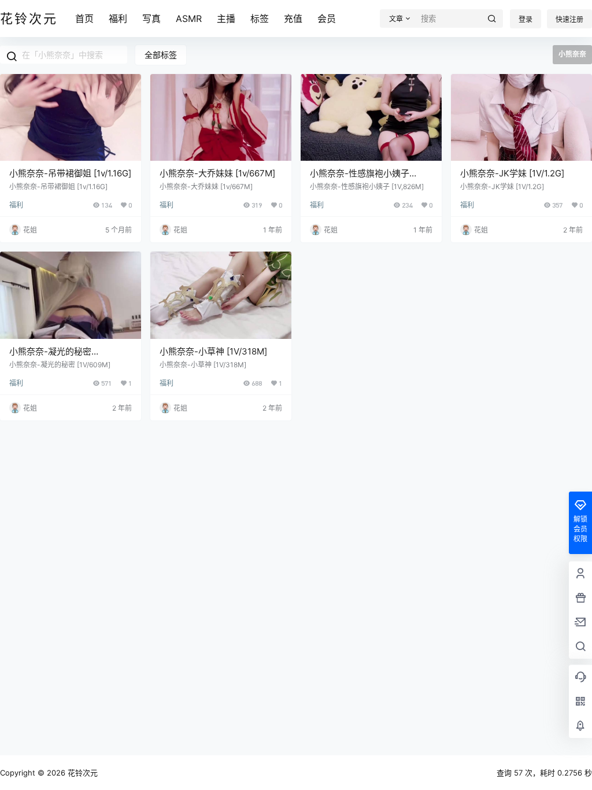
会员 (326, 18)
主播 (226, 18)
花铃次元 (81, 772)
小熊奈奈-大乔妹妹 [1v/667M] (217, 173)
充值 (293, 18)
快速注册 (569, 19)
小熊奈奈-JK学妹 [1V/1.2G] (512, 173)
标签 (259, 18)
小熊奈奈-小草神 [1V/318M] (213, 351)
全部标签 (161, 55)
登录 (525, 19)
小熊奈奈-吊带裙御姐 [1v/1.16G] (70, 173)
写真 (151, 18)
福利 (118, 18)
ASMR (189, 18)
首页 (84, 18)
